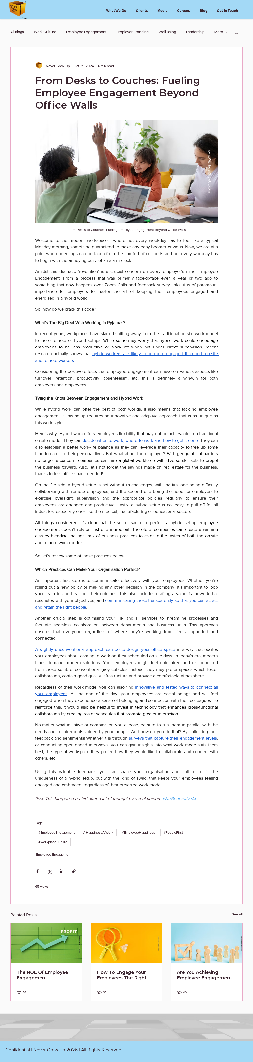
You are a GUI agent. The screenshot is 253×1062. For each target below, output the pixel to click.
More (218, 32)
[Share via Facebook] (37, 871)
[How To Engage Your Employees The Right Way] (126, 943)
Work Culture (45, 32)
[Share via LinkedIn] (61, 871)
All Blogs (17, 32)
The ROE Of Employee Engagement (42, 975)
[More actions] (215, 66)
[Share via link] (73, 871)
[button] (236, 32)
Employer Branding (133, 32)
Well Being (167, 32)
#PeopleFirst (173, 832)
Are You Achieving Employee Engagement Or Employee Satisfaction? (204, 975)
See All (237, 914)
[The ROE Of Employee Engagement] (46, 943)
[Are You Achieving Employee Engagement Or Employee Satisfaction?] (206, 943)
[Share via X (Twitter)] (49, 871)
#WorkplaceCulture (52, 842)
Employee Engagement (86, 32)
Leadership (195, 32)
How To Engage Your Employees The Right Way (122, 975)
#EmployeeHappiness (138, 832)
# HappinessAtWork (98, 832)
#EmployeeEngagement (56, 832)
